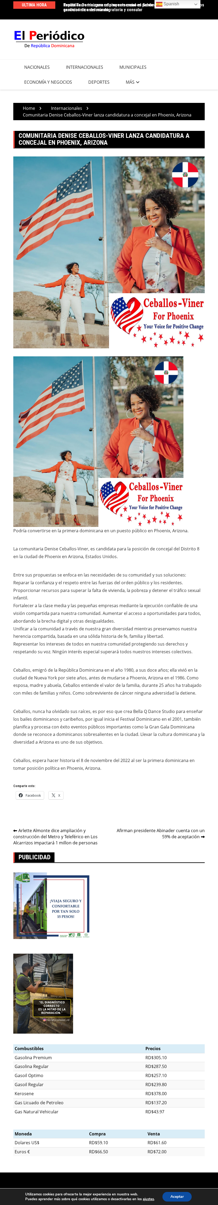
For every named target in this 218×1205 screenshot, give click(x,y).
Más (130, 82)
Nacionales (37, 67)
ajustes (148, 1199)
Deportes (99, 82)
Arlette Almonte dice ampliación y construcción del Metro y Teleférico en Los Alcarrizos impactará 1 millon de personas (55, 837)
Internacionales (84, 67)
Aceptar (177, 1196)
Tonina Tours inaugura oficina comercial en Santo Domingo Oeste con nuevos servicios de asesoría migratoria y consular (133, 7)
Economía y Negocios (48, 82)
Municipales (132, 67)
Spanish (170, 4)
